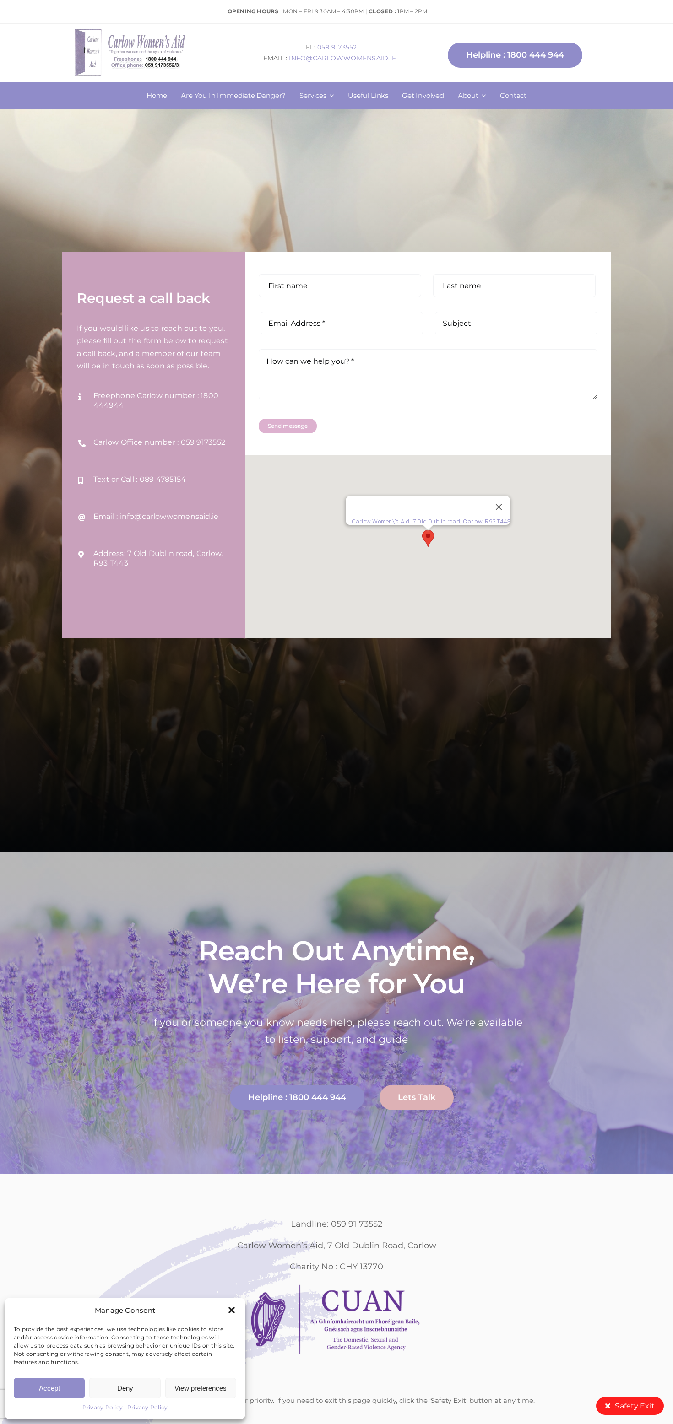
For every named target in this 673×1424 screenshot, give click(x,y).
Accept (49, 1388)
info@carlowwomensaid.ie (342, 58)
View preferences (200, 1388)
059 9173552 (337, 47)
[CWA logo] (130, 29)
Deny (125, 1388)
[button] (231, 1310)
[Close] (499, 507)
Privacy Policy (102, 1407)
